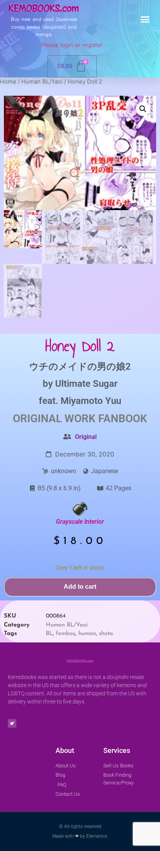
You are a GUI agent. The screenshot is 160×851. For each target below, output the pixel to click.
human (87, 634)
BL (49, 634)
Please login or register (72, 45)
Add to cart (80, 586)
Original (86, 436)
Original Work (54, 418)
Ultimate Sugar (86, 383)
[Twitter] (12, 723)
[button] (145, 19)
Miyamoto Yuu (91, 400)
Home (8, 81)
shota (106, 634)
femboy (65, 634)
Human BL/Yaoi (42, 81)
